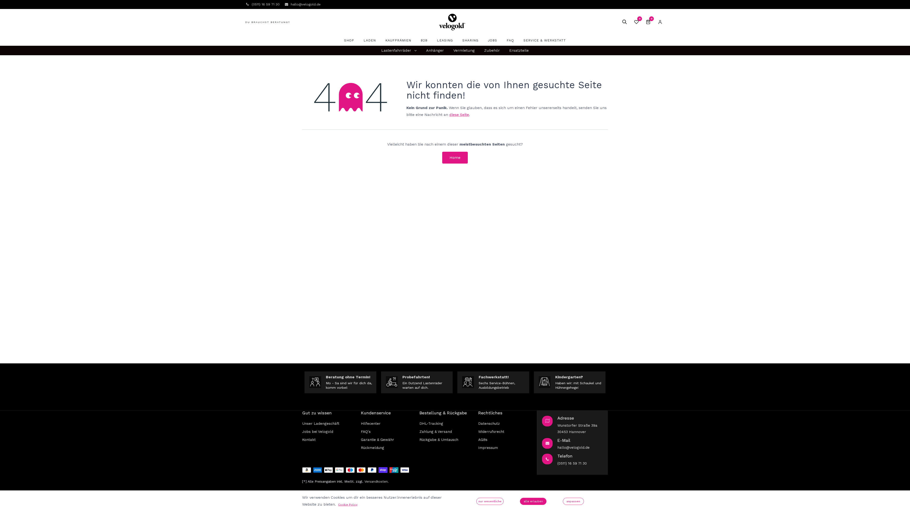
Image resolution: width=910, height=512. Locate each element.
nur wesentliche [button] (489, 501)
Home (455, 157)
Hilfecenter (371, 423)
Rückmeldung (372, 448)
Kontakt (309, 440)
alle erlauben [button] (533, 501)
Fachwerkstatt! (494, 377)
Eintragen (660, 22)
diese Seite (459, 114)
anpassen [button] (573, 501)
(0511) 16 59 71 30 (572, 463)
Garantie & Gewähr (377, 440)
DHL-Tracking (431, 423)
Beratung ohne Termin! (348, 377)
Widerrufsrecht (491, 432)
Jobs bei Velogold (317, 432)
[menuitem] (349, 40)
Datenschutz (489, 423)
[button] (624, 22)
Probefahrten (415, 377)
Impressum (488, 448)
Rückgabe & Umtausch (438, 440)
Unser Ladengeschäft (320, 423)
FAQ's (366, 432)
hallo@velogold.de (573, 447)
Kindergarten (568, 377)
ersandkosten (377, 481)
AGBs (482, 440)
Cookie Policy (347, 504)
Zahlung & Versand (435, 432)
